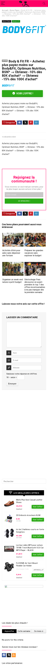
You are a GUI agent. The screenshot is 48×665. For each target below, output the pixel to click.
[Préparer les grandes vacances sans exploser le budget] (35, 234)
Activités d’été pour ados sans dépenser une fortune (11, 253)
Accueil (5, 10)
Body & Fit (16, 21)
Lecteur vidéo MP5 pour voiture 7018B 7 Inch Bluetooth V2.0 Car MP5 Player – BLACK (30, 547)
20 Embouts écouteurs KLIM (28, 515)
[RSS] (14, 655)
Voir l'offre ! (24, 93)
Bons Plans (14, 10)
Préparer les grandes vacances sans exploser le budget (33, 253)
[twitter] (9, 655)
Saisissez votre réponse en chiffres (21, 374)
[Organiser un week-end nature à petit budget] (13, 263)
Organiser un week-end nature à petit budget (12, 280)
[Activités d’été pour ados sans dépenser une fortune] (13, 234)
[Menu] (3, 3)
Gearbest (19, 509)
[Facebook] (4, 655)
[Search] (44, 3)
